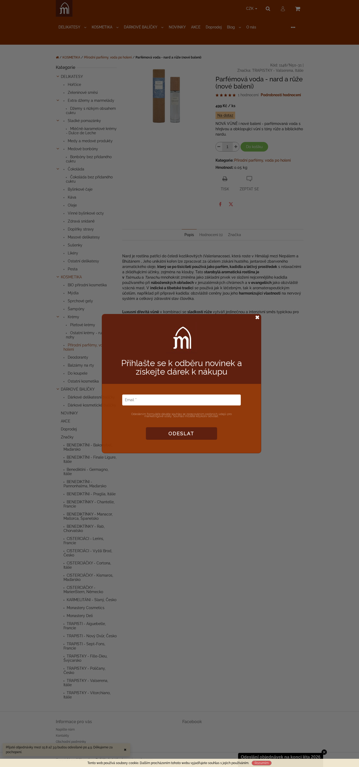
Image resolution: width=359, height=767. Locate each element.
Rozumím (262, 763)
